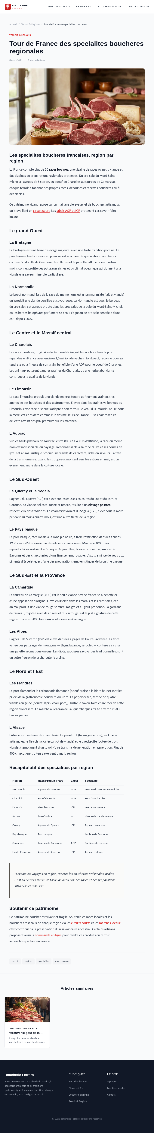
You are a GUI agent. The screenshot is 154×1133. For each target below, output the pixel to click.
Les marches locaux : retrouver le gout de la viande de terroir (24, 1033)
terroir (15, 961)
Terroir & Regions (138, 6)
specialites (43, 961)
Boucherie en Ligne (109, 6)
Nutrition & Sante (59, 6)
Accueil (13, 24)
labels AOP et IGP (68, 211)
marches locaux (110, 923)
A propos (111, 1081)
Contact (111, 1095)
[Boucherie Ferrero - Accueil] (20, 7)
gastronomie (62, 961)
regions (28, 961)
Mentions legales (116, 1088)
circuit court (41, 211)
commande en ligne (48, 935)
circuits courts (80, 923)
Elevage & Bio (84, 6)
